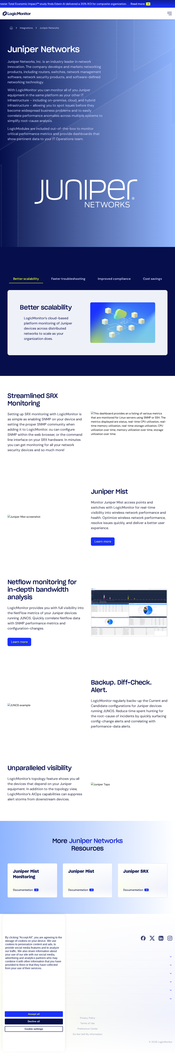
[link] (87, 4)
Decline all (34, 1021)
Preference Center (87, 1028)
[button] (169, 13)
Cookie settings (34, 1028)
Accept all (34, 1014)
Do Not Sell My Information (87, 1034)
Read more (131, 4)
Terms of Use (87, 1023)
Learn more (103, 541)
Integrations (26, 27)
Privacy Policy (87, 1017)
